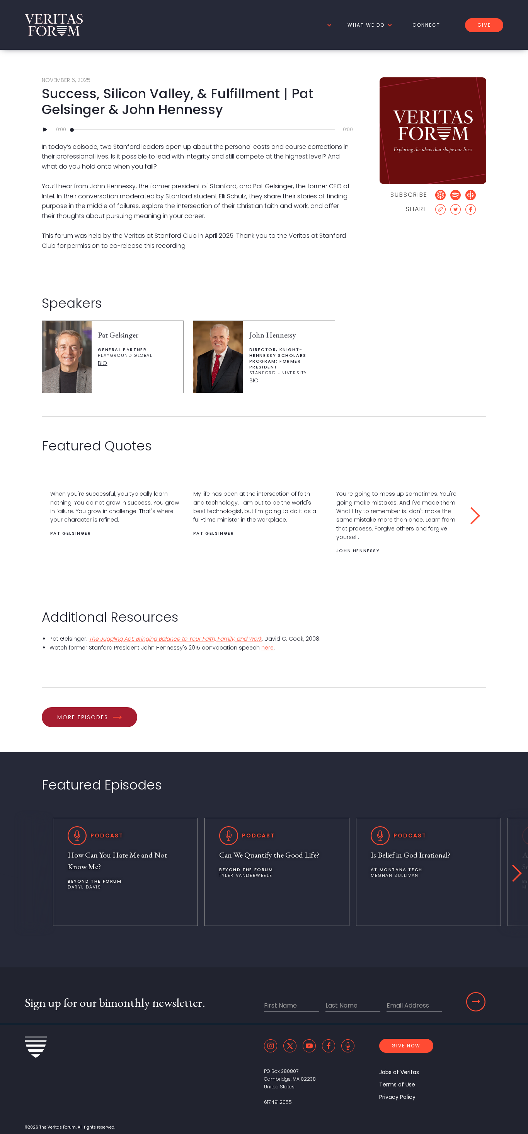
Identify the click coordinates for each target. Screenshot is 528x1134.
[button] (328, 25)
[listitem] (113, 513)
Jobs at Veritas (399, 1072)
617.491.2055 (278, 1102)
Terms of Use (397, 1084)
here (267, 647)
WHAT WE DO (366, 25)
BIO (102, 363)
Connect (426, 25)
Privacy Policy (397, 1097)
